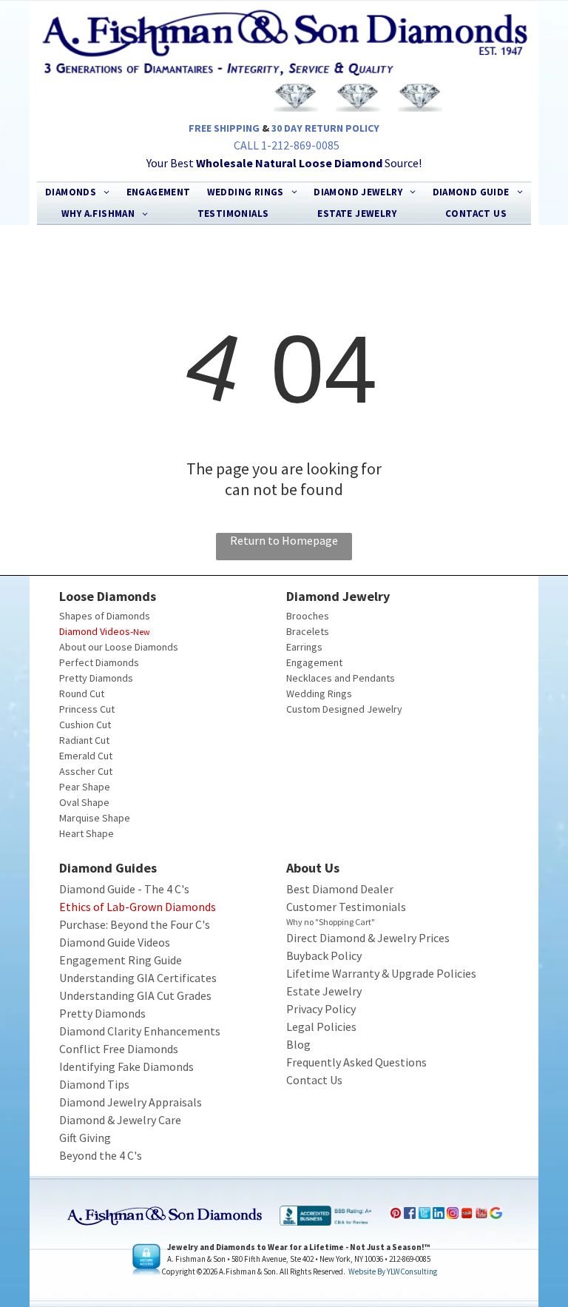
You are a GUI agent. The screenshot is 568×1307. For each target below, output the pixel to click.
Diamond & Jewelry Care (120, 1119)
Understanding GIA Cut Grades (135, 995)
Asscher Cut (85, 771)
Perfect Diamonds (99, 662)
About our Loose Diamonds (118, 647)
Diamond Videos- (96, 631)
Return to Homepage (284, 540)
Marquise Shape (94, 817)
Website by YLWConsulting (392, 1271)
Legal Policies (321, 1026)
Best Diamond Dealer (339, 888)
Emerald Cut (85, 755)
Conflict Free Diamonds (118, 1048)
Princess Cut (87, 709)
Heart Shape (86, 833)
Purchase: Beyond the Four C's (134, 924)
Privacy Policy (321, 1008)
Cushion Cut (85, 724)
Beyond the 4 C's (100, 1155)
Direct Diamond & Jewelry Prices (368, 937)
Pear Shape (84, 786)
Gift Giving (85, 1137)
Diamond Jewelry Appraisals (130, 1102)
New (141, 631)
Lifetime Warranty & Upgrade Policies (381, 973)
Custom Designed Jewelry (344, 709)
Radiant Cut (84, 740)
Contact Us (314, 1079)
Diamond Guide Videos (114, 942)
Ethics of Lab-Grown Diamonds (137, 906)
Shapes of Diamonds (104, 615)
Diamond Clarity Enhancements (139, 1031)
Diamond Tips (94, 1084)
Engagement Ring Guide (120, 959)
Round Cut (81, 693)
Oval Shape (84, 802)
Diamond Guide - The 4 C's (124, 888)
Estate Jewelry (324, 991)
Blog (298, 1044)
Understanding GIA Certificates (138, 977)
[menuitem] (77, 192)
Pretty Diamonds (96, 678)
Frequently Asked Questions (356, 1062)
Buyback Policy (324, 955)
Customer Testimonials (346, 906)
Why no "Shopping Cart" (330, 921)
